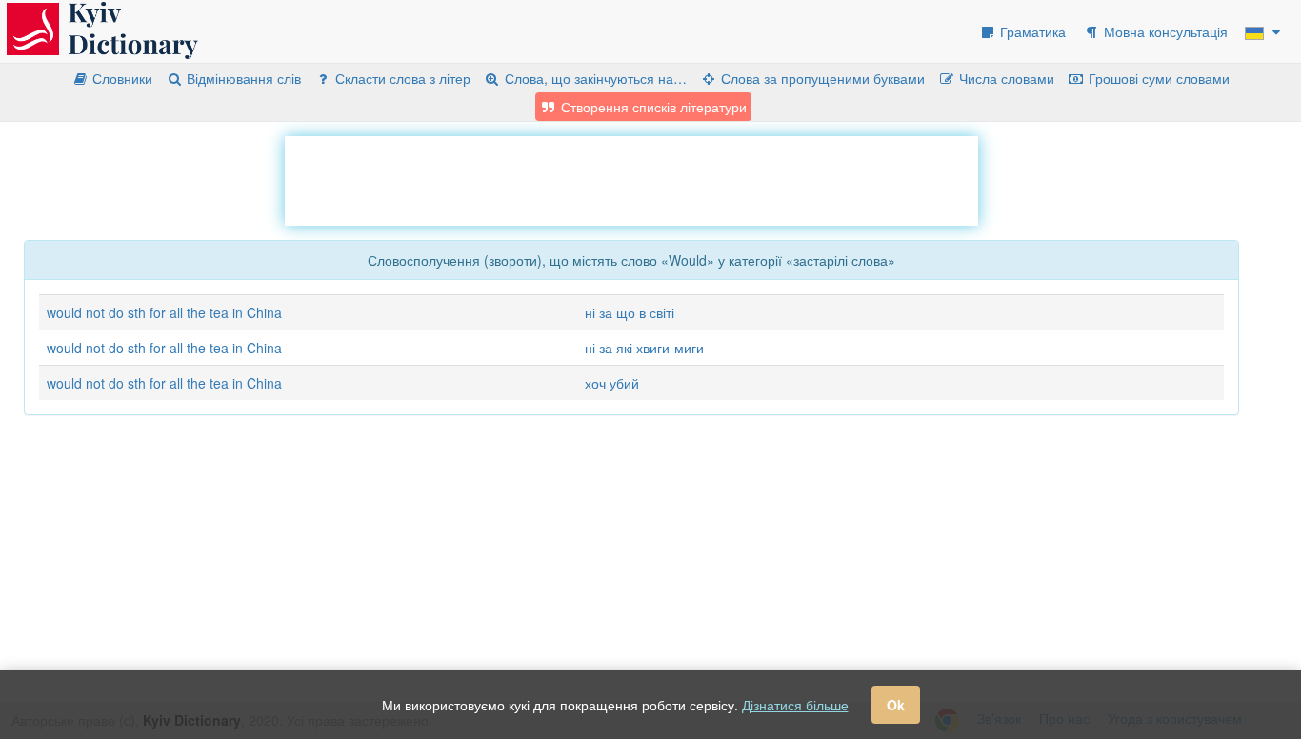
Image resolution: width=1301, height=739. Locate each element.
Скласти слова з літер (400, 78)
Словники (120, 78)
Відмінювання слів (242, 78)
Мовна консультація (1164, 31)
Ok (896, 704)
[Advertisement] (631, 179)
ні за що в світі (629, 312)
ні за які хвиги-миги (644, 347)
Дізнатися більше (795, 704)
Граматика (1031, 31)
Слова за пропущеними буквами (821, 78)
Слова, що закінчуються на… (594, 78)
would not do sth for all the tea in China (164, 312)
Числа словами (1004, 78)
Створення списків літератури (652, 106)
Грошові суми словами (1157, 78)
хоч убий (612, 382)
